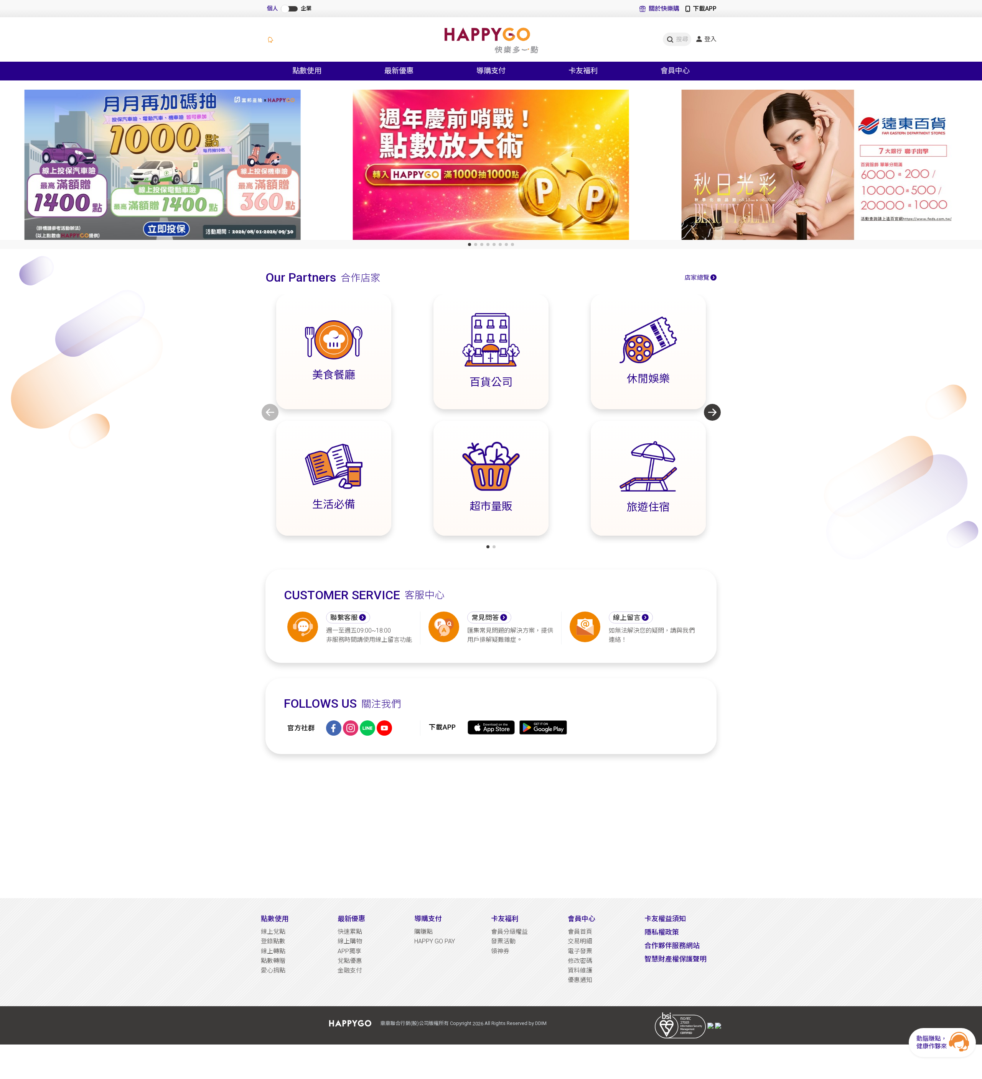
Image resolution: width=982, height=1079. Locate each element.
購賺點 (423, 931)
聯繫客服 (344, 617)
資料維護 (580, 970)
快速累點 (350, 931)
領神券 (500, 951)
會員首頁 (580, 931)
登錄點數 (273, 941)
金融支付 (350, 970)
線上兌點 (273, 931)
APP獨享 (349, 951)
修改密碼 (580, 960)
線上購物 (350, 941)
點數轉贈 (273, 960)
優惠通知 (580, 980)
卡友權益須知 (665, 919)
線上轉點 (273, 951)
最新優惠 (351, 919)
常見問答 (485, 617)
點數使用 (274, 919)
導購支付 (428, 919)
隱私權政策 (661, 932)
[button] (469, 244)
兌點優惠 (350, 960)
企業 (306, 8)
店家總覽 (697, 277)
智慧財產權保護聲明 (675, 959)
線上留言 (627, 617)
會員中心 (581, 919)
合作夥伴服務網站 (672, 945)
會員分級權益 (509, 931)
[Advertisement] (491, 826)
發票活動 (503, 941)
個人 (272, 8)
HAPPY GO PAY (434, 941)
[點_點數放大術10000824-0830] (491, 166)
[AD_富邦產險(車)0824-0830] (162, 166)
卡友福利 (505, 919)
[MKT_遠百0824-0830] (820, 166)
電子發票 (580, 951)
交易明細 (580, 941)
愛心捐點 (273, 970)
